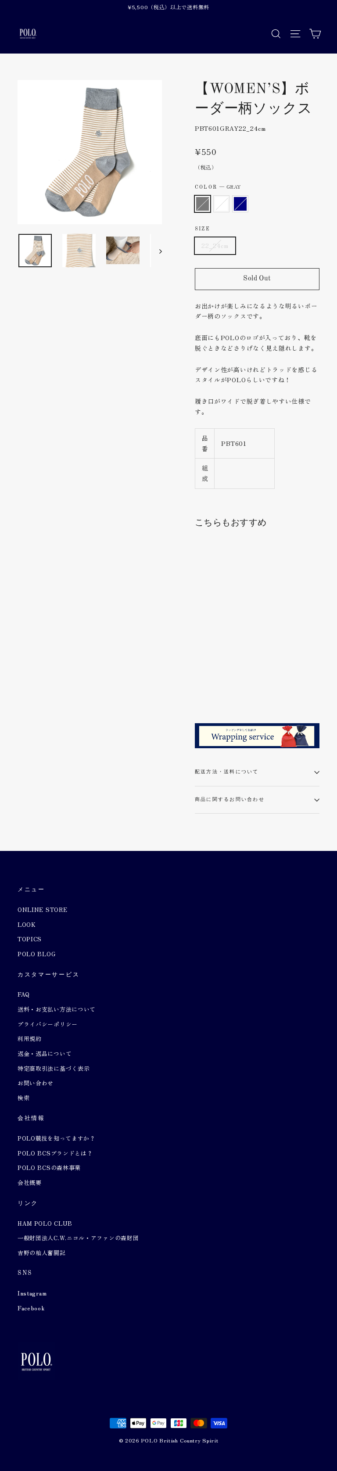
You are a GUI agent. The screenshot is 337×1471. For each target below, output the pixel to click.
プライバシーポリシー (48, 1024)
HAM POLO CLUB (45, 1223)
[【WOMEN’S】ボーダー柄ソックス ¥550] (216, 605)
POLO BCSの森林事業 (49, 1167)
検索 (23, 1098)
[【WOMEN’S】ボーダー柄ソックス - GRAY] (200, 678)
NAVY (240, 204)
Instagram (32, 1293)
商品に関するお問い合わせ (230, 799)
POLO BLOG (36, 954)
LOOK (27, 924)
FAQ (24, 994)
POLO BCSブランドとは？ (55, 1153)
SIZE (202, 229)
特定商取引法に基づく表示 (54, 1068)
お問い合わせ (36, 1083)
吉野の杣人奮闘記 (42, 1253)
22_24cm (215, 245)
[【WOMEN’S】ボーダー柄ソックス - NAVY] (222, 678)
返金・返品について (45, 1053)
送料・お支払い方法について (57, 1009)
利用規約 (30, 1038)
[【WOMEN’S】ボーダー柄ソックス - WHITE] (211, 678)
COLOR (218, 186)
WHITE (221, 204)
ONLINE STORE (42, 909)
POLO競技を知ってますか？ (57, 1138)
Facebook (31, 1308)
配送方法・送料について (227, 772)
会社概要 (30, 1182)
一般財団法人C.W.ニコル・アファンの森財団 (78, 1238)
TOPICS (30, 939)
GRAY (202, 204)
